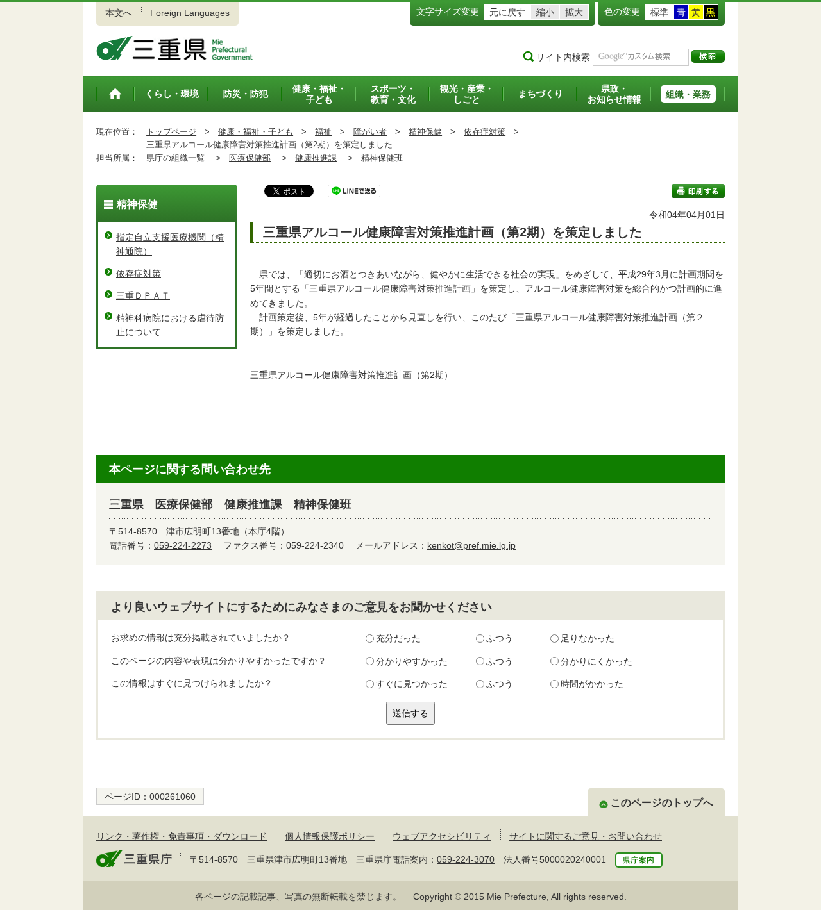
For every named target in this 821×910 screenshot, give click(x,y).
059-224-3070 (466, 859)
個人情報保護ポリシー (330, 836)
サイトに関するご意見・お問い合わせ (585, 836)
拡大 (574, 12)
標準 (659, 12)
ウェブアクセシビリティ (442, 836)
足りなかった (587, 638)
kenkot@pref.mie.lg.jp (471, 545)
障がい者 (370, 131)
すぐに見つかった (412, 684)
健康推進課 (316, 158)
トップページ (171, 131)
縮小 (545, 12)
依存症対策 (484, 131)
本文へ (118, 13)
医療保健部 (250, 158)
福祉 (323, 131)
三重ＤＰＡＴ (143, 295)
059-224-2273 (183, 545)
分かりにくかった (596, 661)
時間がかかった (592, 684)
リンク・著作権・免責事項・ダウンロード (181, 836)
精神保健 (425, 131)
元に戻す (507, 12)
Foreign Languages (190, 13)
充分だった (398, 638)
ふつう (499, 638)
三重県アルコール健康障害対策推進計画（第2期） (351, 375)
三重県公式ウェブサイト (174, 48)
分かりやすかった (412, 661)
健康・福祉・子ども (255, 131)
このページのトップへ (662, 802)
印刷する (698, 191)
